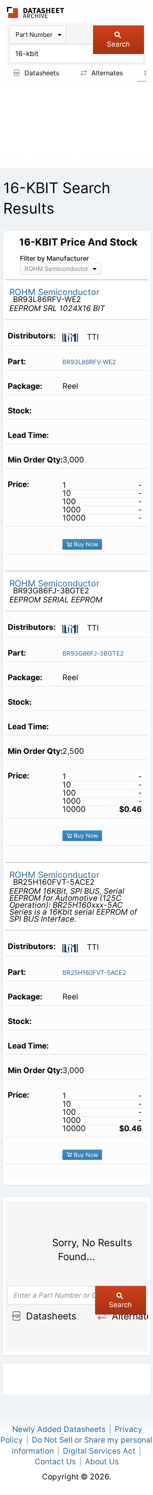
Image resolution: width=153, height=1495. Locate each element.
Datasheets (40, 73)
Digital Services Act (99, 1451)
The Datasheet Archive (35, 12)
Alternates (106, 73)
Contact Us (55, 1461)
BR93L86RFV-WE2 (89, 362)
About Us (102, 1461)
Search (118, 44)
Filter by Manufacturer (54, 258)
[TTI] (73, 336)
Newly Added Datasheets (59, 1429)
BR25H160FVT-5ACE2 (94, 972)
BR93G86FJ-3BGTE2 (93, 653)
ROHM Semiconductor (54, 292)
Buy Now (85, 544)
